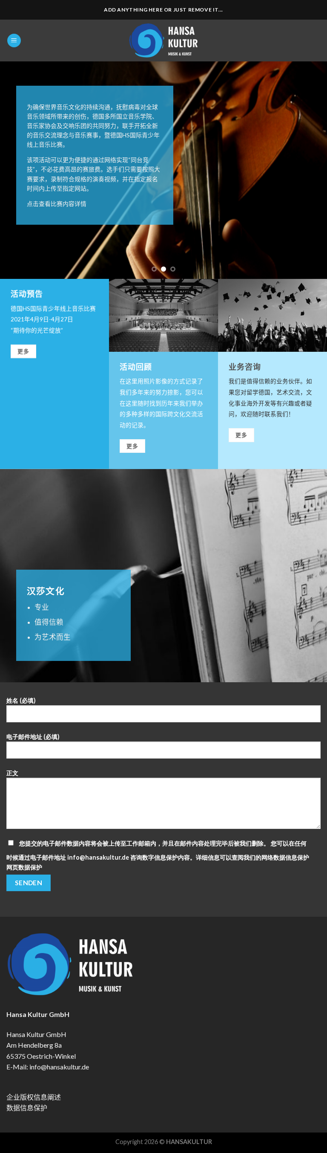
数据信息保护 (26, 1108)
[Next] (309, 170)
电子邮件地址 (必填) (33, 736)
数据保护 (30, 867)
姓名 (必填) (21, 700)
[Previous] (17, 170)
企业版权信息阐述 (33, 1097)
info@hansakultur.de (59, 1067)
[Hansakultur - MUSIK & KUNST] (164, 40)
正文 (12, 772)
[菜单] (14, 41)
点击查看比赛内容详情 (56, 203)
